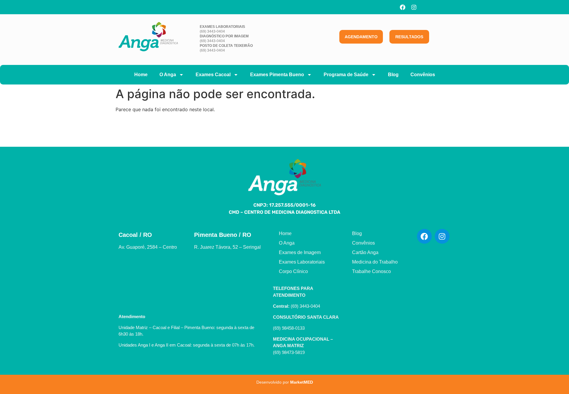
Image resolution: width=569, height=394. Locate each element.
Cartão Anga (365, 252)
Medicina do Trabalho (375, 261)
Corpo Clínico (293, 271)
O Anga (167, 74)
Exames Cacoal (213, 74)
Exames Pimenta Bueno (277, 74)
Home (141, 74)
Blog (393, 74)
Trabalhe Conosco (371, 271)
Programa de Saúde (346, 74)
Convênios (422, 74)
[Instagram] (414, 7)
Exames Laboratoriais (302, 261)
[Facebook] (402, 7)
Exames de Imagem (300, 252)
